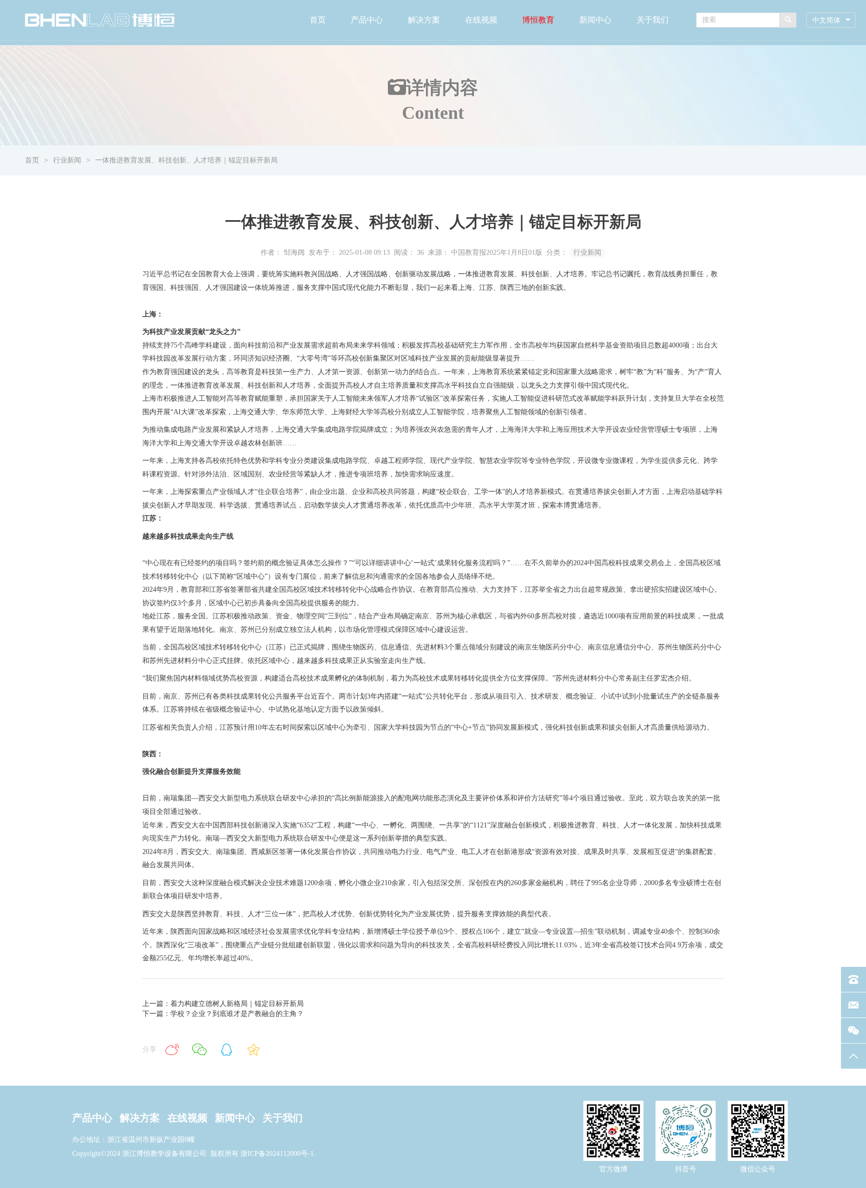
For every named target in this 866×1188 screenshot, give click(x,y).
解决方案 (424, 20)
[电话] (853, 979)
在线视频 (481, 20)
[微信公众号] (853, 1031)
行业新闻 (67, 160)
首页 (318, 20)
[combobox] (831, 20)
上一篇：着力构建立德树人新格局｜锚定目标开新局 (223, 1003)
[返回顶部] (853, 1056)
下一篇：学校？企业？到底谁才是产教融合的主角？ (223, 1013)
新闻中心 (595, 20)
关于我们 (652, 20)
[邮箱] (853, 1005)
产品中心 (367, 20)
